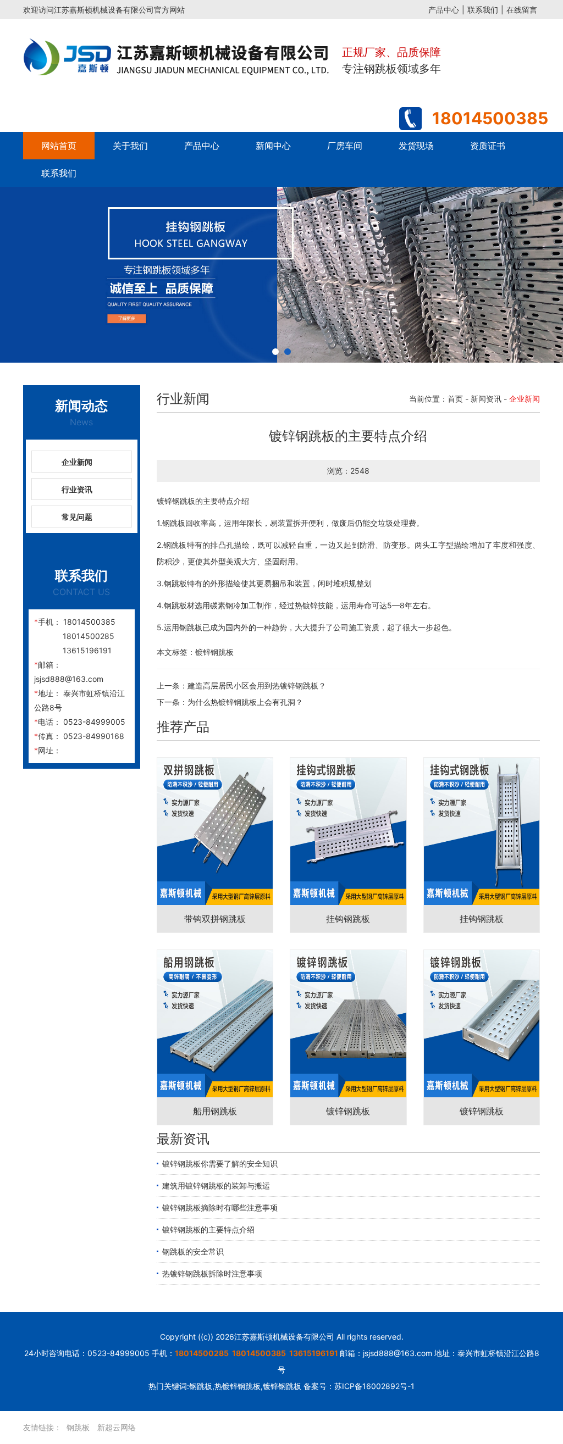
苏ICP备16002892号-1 (374, 1385)
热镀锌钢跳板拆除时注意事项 (212, 1273)
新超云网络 (116, 1426)
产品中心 (443, 9)
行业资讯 (77, 488)
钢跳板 (78, 1426)
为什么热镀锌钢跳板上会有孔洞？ (245, 701)
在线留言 (521, 9)
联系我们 (482, 9)
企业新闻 (77, 461)
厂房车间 (344, 145)
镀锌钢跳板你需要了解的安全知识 (220, 1163)
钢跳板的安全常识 (193, 1251)
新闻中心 (273, 145)
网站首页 (58, 145)
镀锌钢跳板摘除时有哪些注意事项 (220, 1207)
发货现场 (416, 145)
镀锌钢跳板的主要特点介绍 (208, 1229)
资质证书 (487, 145)
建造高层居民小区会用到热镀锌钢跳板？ (256, 685)
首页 (455, 398)
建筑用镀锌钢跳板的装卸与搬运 (216, 1185)
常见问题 (77, 516)
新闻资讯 (486, 398)
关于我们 (130, 145)
